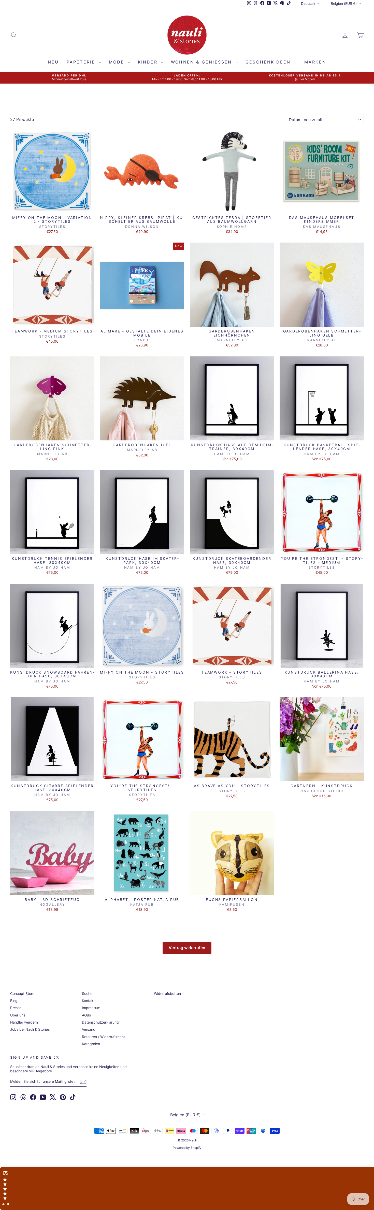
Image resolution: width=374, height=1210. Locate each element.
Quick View (52, 207)
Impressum (91, 1008)
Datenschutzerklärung (100, 1022)
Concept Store (22, 993)
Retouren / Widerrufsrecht (103, 1036)
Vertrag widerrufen (187, 947)
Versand (88, 1029)
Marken (315, 62)
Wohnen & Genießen (202, 62)
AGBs (86, 1015)
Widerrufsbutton (167, 993)
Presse (15, 1008)
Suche (87, 993)
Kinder (149, 62)
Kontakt (88, 1000)
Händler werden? (24, 1022)
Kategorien (91, 1044)
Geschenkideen (269, 62)
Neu (53, 62)
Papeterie (82, 62)
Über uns (17, 1015)
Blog (14, 1000)
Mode (117, 62)
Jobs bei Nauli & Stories (30, 1029)
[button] (187, 1188)
